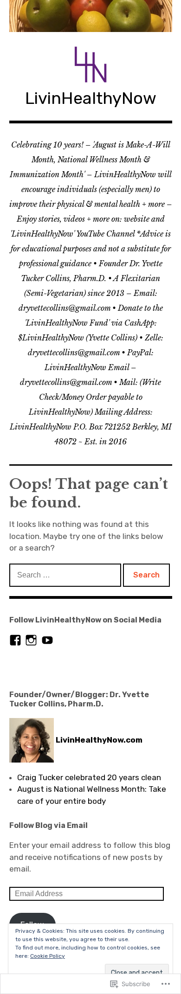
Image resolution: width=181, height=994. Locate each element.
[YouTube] (47, 640)
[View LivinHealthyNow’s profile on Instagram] (31, 640)
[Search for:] (66, 574)
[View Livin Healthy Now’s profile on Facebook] (15, 640)
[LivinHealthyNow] (90, 16)
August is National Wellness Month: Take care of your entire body (91, 795)
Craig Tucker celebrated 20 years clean (89, 777)
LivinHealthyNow (90, 98)
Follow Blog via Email (48, 825)
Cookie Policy (47, 956)
